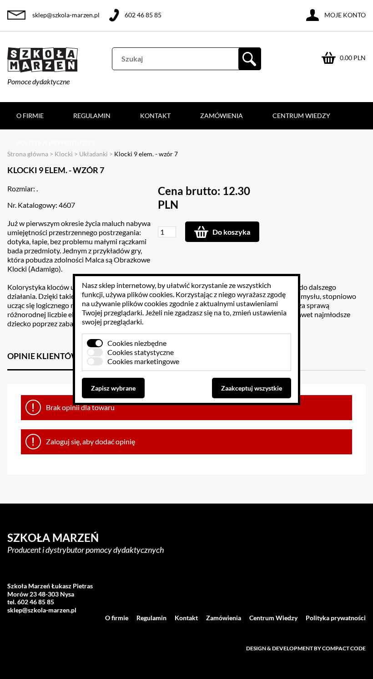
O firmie (30, 115)
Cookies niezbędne (136, 343)
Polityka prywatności (55, 143)
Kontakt (155, 115)
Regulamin (92, 115)
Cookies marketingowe (143, 361)
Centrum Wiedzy (301, 115)
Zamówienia (221, 115)
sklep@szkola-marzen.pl (66, 15)
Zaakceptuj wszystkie (251, 388)
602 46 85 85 (143, 15)
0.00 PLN (353, 58)
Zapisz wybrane (113, 388)
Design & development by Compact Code (306, 648)
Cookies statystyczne (140, 352)
